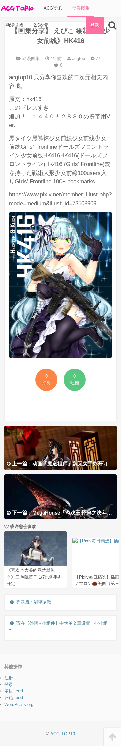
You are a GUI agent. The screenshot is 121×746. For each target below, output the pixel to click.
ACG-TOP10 (62, 733)
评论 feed (13, 697)
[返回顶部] (112, 737)
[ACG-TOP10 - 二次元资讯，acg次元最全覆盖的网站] (17, 8)
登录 (94, 25)
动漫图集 (80, 8)
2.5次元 (40, 25)
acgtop (78, 58)
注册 (8, 677)
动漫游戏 (13, 25)
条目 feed (13, 690)
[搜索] (112, 25)
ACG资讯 (52, 8)
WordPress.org (18, 704)
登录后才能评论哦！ (35, 602)
